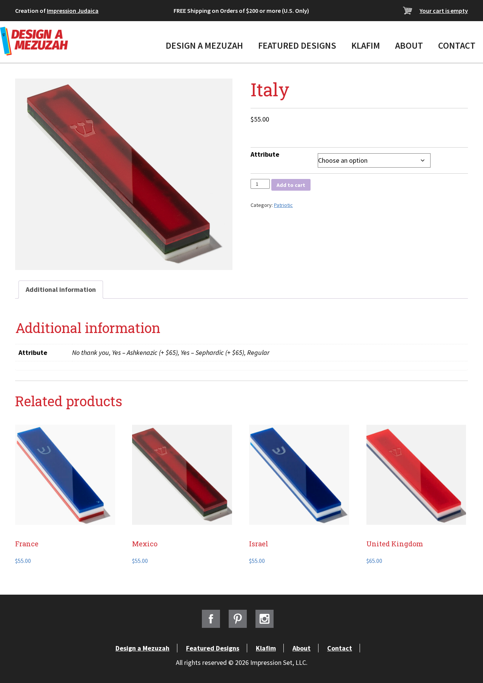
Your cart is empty (444, 10)
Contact (456, 45)
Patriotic (283, 205)
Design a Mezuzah (204, 45)
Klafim (365, 45)
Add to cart (291, 185)
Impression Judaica (72, 10)
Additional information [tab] (61, 289)
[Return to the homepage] (34, 41)
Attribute (265, 154)
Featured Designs (297, 45)
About (409, 45)
